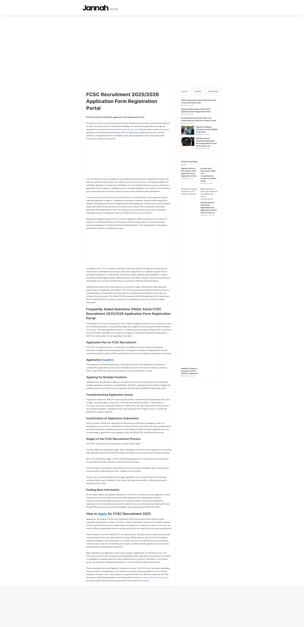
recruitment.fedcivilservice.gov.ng (154, 577)
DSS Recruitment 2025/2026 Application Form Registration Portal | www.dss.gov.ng (209, 208)
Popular (184, 91)
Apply (102, 514)
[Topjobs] (100, 8)
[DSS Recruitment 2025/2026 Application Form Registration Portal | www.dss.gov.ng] (187, 141)
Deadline (108, 360)
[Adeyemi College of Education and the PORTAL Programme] (187, 130)
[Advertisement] (71, 33)
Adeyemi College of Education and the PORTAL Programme (207, 129)
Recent (198, 91)
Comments (213, 91)
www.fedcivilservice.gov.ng (125, 129)
